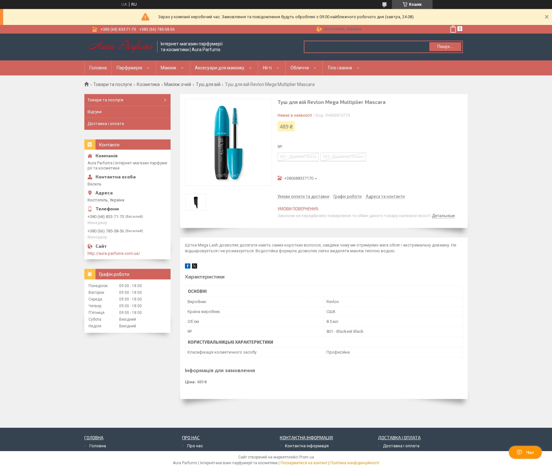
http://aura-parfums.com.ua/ (114, 253)
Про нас (195, 445)
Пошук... (445, 46)
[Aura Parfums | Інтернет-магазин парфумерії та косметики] (121, 47)
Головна (98, 67)
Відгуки (95, 111)
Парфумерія (129, 67)
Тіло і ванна (339, 67)
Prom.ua (306, 457)
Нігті (267, 67)
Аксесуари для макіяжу (219, 67)
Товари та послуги (112, 84)
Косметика (148, 84)
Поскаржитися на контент (303, 463)
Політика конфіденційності (354, 463)
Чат (530, 452)
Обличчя (299, 67)
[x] (194, 267)
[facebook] (187, 267)
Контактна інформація (307, 445)
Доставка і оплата (106, 123)
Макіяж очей (177, 84)
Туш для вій (208, 84)
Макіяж (168, 67)
